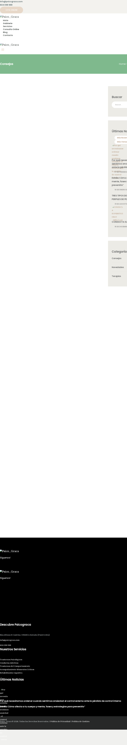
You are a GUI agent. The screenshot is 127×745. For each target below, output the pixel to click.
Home (122, 63)
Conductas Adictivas (9, 663)
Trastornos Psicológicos (11, 660)
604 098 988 (5, 645)
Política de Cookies (80, 721)
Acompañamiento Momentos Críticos (17, 670)
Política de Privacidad (60, 721)
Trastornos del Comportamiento (15, 666)
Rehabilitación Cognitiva (11, 673)
